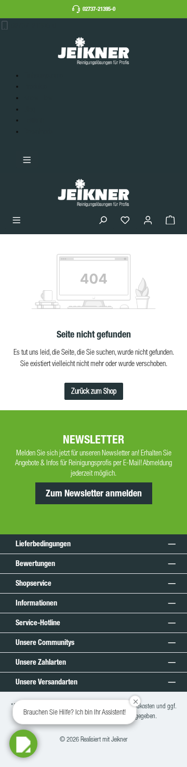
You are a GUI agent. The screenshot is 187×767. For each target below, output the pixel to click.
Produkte (35, 86)
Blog (29, 109)
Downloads (38, 131)
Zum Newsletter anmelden (94, 493)
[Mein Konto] (148, 220)
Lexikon (34, 120)
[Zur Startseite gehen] (93, 50)
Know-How (38, 97)
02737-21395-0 (99, 8)
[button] (23, 744)
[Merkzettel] (125, 220)
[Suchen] (102, 220)
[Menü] (16, 220)
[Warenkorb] (170, 220)
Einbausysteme (43, 75)
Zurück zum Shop (93, 391)
